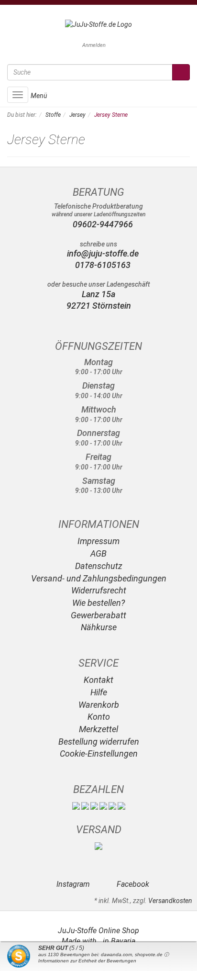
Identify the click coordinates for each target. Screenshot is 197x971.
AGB (98, 553)
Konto (99, 717)
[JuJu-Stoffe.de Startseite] (98, 24)
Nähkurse (99, 627)
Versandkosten (170, 900)
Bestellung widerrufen (98, 742)
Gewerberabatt (98, 615)
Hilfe (98, 692)
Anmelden (94, 45)
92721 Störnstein (98, 306)
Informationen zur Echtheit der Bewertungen (87, 960)
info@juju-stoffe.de (102, 253)
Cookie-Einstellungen (99, 753)
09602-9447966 (103, 224)
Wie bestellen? (98, 603)
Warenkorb (98, 705)
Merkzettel (98, 729)
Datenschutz (98, 566)
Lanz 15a (98, 294)
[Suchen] (181, 72)
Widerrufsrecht (98, 590)
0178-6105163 (102, 265)
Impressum (98, 541)
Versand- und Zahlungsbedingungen (98, 578)
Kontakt (98, 680)
